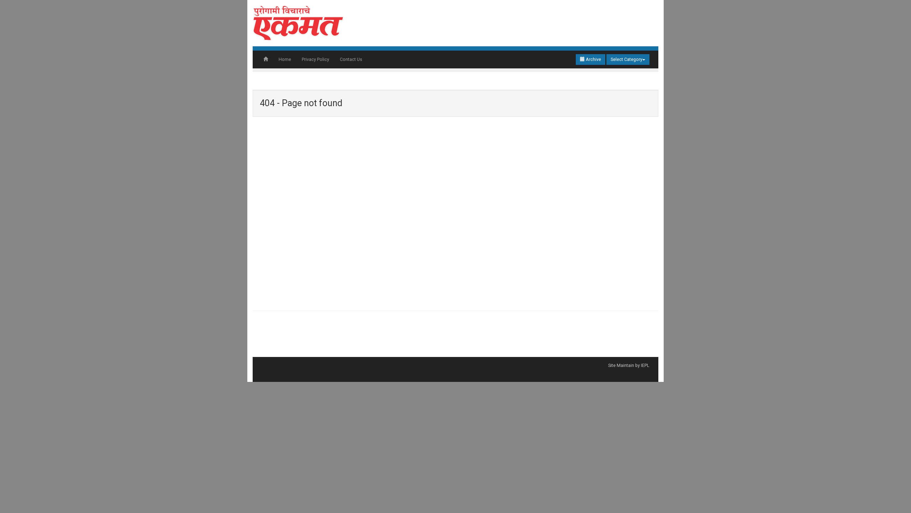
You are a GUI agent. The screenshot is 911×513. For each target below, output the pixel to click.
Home (285, 59)
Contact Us (351, 59)
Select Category (626, 59)
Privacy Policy (315, 59)
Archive (593, 59)
